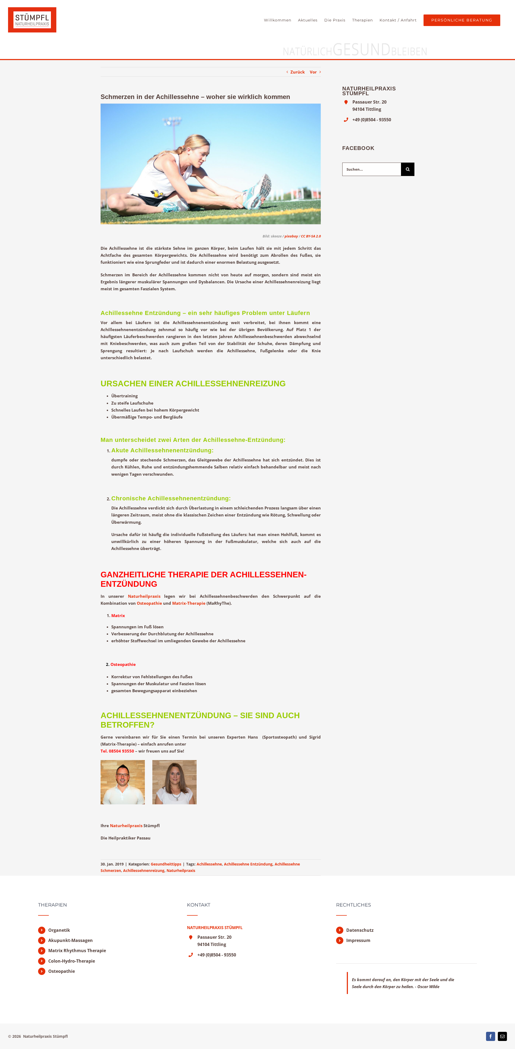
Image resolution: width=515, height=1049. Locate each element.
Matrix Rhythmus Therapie (77, 950)
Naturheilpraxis (144, 596)
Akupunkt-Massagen (70, 940)
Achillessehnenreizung (143, 870)
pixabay (291, 236)
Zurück (297, 72)
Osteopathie (149, 603)
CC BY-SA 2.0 (311, 236)
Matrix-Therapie (188, 603)
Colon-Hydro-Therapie (71, 961)
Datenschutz (360, 930)
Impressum (358, 940)
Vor (313, 72)
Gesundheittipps (166, 864)
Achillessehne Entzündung (248, 864)
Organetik (59, 930)
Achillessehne (209, 864)
